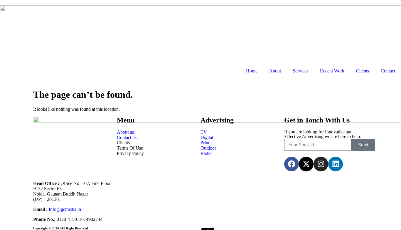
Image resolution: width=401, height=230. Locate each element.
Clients (362, 70)
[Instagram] (321, 164)
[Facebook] (291, 164)
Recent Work (332, 70)
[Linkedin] (335, 164)
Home (251, 70)
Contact (388, 70)
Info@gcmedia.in (65, 209)
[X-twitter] (306, 164)
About (275, 70)
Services (300, 70)
